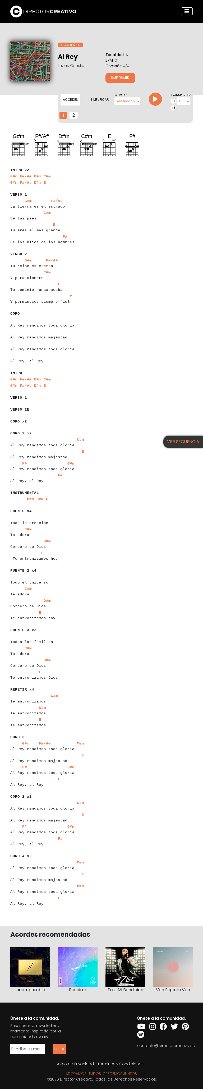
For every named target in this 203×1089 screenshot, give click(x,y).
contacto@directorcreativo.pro (166, 1045)
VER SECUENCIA (183, 442)
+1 (173, 107)
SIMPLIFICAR (99, 99)
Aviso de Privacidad (75, 1064)
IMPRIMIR (120, 78)
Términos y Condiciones (121, 1064)
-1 (173, 101)
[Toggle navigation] (187, 11)
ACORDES (70, 99)
